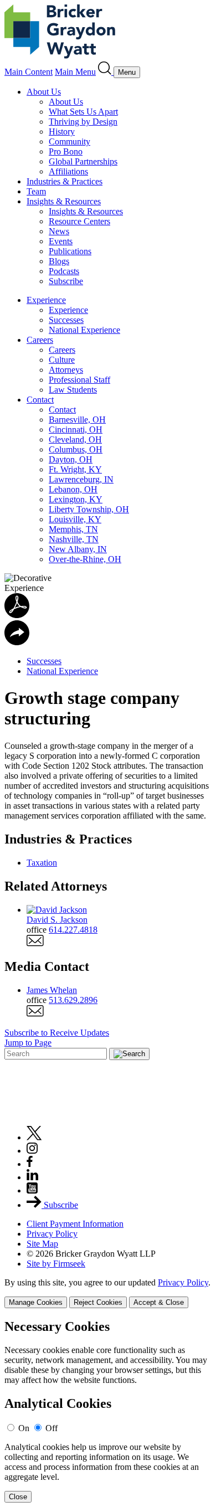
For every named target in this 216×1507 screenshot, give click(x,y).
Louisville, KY (75, 519)
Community (69, 141)
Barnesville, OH (77, 419)
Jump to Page (28, 1042)
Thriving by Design (83, 121)
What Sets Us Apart (83, 111)
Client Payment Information (75, 1223)
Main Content (28, 71)
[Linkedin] (32, 1177)
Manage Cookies (36, 1302)
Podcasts (64, 271)
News (59, 231)
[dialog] (108, 1293)
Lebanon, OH (73, 489)
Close (18, 1497)
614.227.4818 (73, 929)
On (23, 1428)
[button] (16, 642)
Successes (66, 320)
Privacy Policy (52, 1233)
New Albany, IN (78, 549)
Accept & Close (158, 1302)
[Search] (106, 71)
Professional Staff (79, 379)
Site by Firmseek (56, 1263)
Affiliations (68, 171)
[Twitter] (34, 1137)
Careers (40, 339)
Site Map (42, 1243)
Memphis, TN (73, 529)
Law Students (73, 389)
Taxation (42, 862)
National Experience (84, 330)
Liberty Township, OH (89, 509)
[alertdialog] (108, 1411)
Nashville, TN (74, 539)
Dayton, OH (70, 459)
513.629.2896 (73, 1000)
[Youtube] (32, 1190)
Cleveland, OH (75, 439)
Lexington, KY (75, 499)
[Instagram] (33, 1150)
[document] (108, 1411)
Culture (62, 359)
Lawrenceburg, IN (81, 479)
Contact (40, 399)
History (62, 131)
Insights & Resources (64, 201)
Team (36, 191)
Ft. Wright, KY (75, 469)
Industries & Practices (64, 181)
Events (61, 241)
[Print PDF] (16, 615)
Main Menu (75, 71)
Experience (46, 300)
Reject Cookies (98, 1302)
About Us (44, 91)
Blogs (59, 261)
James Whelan (52, 990)
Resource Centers (79, 221)
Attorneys (66, 369)
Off (51, 1428)
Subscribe (66, 281)
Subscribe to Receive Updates (56, 1032)
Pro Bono (66, 151)
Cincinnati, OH (75, 429)
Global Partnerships (83, 161)
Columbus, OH (75, 449)
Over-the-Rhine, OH (85, 559)
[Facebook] (30, 1164)
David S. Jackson (57, 919)
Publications (70, 251)
